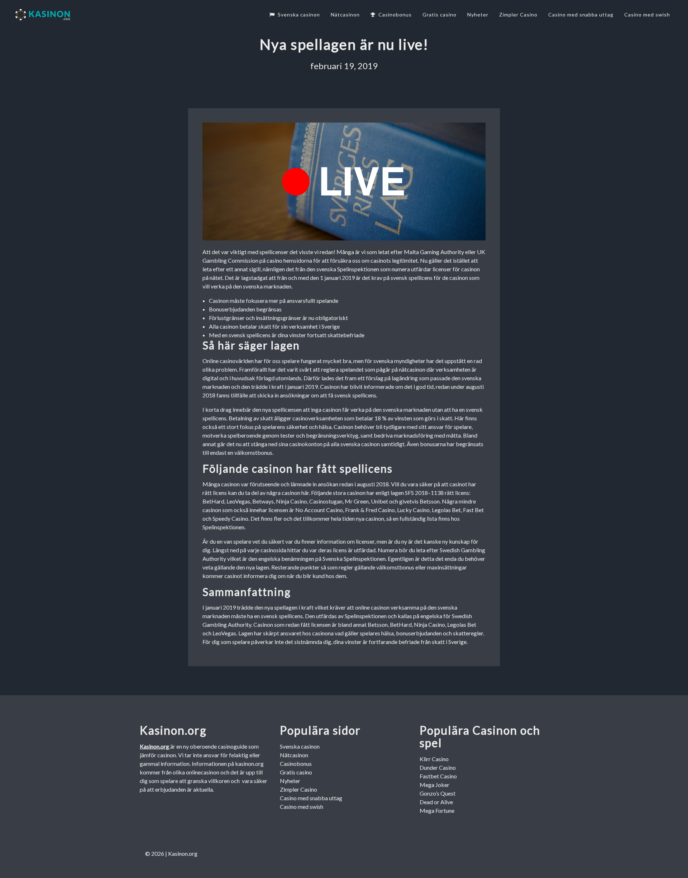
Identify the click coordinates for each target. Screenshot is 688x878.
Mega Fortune (437, 810)
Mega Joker (434, 784)
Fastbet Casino (438, 776)
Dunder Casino (438, 767)
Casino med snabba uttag (580, 14)
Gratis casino (439, 14)
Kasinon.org (155, 746)
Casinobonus (395, 14)
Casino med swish (647, 14)
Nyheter (477, 14)
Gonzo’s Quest (437, 793)
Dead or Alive (436, 801)
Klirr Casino (434, 758)
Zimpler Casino (518, 14)
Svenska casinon (299, 14)
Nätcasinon (345, 14)
